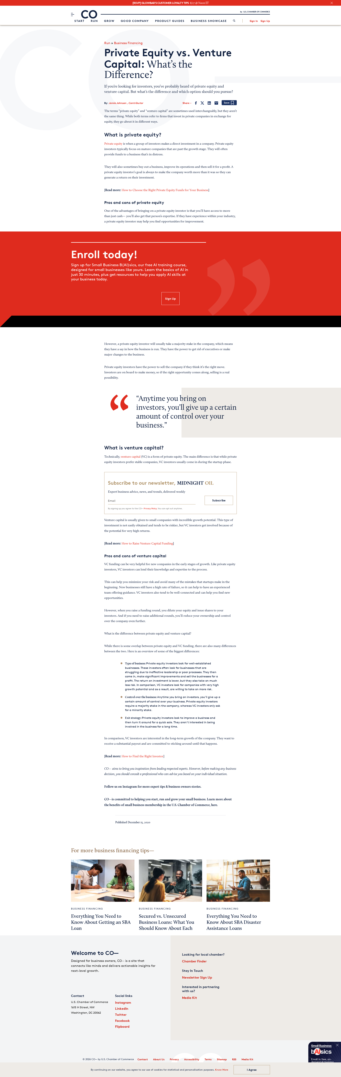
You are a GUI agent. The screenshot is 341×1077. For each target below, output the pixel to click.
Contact (142, 1059)
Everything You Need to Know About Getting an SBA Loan (101, 922)
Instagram (123, 1002)
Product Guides (170, 21)
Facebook (122, 1020)
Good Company (135, 21)
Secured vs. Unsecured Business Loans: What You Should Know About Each (166, 922)
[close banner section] (331, 2)
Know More (221, 1069)
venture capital (130, 457)
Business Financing (128, 43)
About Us (158, 1059)
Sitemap (222, 1059)
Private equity (113, 144)
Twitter (120, 1014)
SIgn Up (170, 298)
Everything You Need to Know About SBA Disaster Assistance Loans (234, 922)
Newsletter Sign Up (197, 977)
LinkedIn (121, 1008)
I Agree (252, 1069)
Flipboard (122, 1026)
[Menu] (72, 14)
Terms (208, 1059)
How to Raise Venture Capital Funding (147, 543)
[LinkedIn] (209, 103)
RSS (234, 1059)
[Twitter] (202, 103)
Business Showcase (209, 21)
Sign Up (265, 20)
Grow (109, 21)
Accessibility (191, 1059)
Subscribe (219, 500)
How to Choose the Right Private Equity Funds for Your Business (165, 190)
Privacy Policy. (150, 508)
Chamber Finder (194, 961)
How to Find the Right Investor (142, 756)
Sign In (254, 20)
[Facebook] (196, 103)
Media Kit (189, 998)
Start (79, 21)
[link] (234, 21)
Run (94, 21)
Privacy (174, 1059)
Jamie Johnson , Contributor (126, 102)
